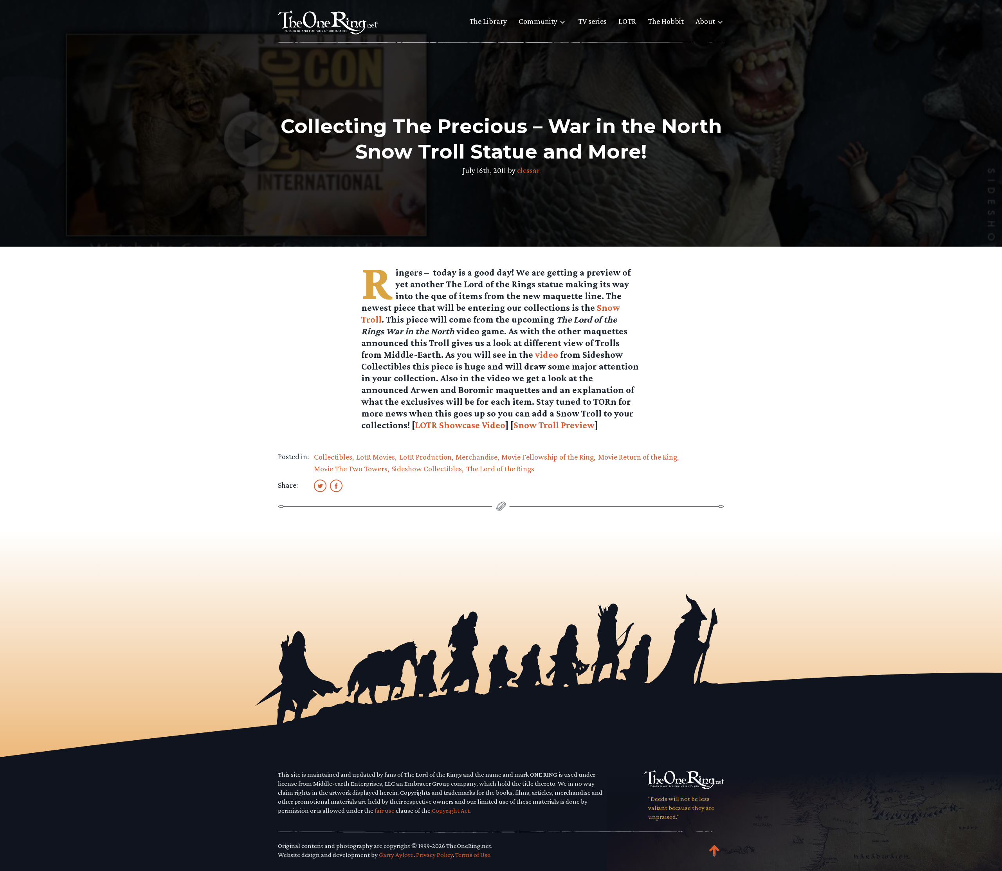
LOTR (627, 21)
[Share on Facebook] (336, 485)
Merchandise (476, 457)
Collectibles (333, 457)
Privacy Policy (434, 854)
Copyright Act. (451, 810)
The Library (488, 21)
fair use (385, 810)
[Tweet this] (320, 485)
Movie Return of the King (637, 457)
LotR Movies (375, 457)
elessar (528, 170)
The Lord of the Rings (500, 468)
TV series (592, 21)
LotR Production (425, 457)
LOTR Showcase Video (460, 425)
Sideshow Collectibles (426, 468)
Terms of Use (472, 854)
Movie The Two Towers (350, 468)
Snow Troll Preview (554, 425)
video (546, 354)
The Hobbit (666, 21)
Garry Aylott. (396, 854)
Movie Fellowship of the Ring (547, 457)
